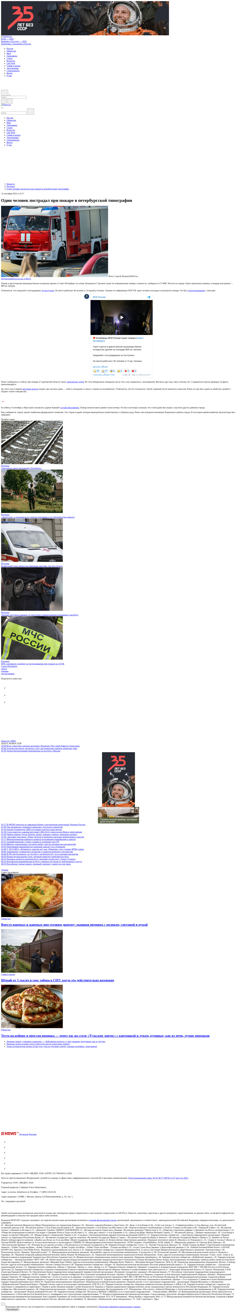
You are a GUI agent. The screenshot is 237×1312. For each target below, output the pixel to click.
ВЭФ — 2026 (7, 39)
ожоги (4, 669)
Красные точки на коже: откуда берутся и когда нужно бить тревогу (38, 1044)
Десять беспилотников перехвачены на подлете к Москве (30, 751)
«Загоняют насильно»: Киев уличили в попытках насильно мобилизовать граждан (42, 837)
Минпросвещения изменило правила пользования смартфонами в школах (38, 839)
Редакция (23, 1134)
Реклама (32, 1134)
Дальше (5, 870)
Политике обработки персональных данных (119, 1307)
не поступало (48, 290)
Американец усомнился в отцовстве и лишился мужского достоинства (37, 852)
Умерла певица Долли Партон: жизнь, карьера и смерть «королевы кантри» (39, 834)
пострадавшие (7, 674)
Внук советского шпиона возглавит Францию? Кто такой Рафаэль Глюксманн (40, 746)
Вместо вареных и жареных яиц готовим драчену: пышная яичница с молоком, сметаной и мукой (74, 924)
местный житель (30, 389)
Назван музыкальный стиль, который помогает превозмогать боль (35, 856)
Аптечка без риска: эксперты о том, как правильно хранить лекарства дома (39, 748)
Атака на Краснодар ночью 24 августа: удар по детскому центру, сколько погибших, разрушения (52, 1046)
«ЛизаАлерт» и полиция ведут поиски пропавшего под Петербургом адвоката (38, 517)
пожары (5, 671)
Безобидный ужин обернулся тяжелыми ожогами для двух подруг (32, 566)
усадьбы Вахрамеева (69, 407)
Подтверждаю (12, 1309)
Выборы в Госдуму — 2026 (14, 41)
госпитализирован (196, 290)
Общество (6, 919)
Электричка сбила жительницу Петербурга (21, 468)
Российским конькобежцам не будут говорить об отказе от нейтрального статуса (41, 861)
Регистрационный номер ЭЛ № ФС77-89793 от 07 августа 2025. (158, 1178)
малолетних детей (75, 382)
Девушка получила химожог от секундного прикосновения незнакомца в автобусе (39, 615)
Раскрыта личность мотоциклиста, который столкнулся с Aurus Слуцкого (38, 859)
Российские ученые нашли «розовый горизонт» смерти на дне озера (36, 864)
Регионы (5, 466)
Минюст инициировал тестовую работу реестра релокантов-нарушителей (38, 844)
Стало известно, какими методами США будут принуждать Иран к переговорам (41, 832)
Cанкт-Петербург (9, 666)
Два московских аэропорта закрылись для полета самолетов (32, 827)
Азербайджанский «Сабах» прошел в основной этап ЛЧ (30, 842)
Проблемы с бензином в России (16, 44)
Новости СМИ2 (8, 741)
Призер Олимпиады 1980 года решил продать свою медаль (31, 829)
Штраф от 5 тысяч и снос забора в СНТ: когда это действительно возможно (57, 980)
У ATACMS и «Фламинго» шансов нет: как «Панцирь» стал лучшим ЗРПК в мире (42, 849)
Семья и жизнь (8, 974)
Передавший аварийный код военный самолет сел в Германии (33, 847)
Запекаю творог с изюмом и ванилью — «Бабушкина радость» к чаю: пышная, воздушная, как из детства (56, 1041)
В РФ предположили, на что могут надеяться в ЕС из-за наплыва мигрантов (39, 854)
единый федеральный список (103, 1220)
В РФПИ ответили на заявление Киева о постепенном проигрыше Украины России (43, 824)
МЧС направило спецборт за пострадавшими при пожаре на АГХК (32, 664)
